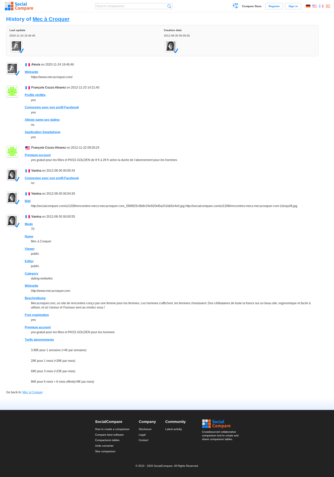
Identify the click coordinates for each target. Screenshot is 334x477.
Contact (143, 440)
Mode (29, 224)
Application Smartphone (42, 132)
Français (321, 6)
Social (220, 423)
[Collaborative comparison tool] (19, 6)
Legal (142, 434)
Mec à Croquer (51, 19)
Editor (29, 261)
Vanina (36, 170)
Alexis (35, 64)
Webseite (31, 72)
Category (31, 273)
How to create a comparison (112, 429)
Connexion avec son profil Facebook (52, 107)
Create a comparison (235, 6)
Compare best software (109, 434)
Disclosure (145, 429)
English (314, 6)
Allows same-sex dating (42, 119)
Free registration (37, 315)
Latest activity (173, 429)
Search (169, 6)
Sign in (293, 6)
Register (274, 6)
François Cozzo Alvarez (48, 87)
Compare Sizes (252, 6)
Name (29, 236)
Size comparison (105, 451)
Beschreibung (35, 298)
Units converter (104, 445)
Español (328, 6)
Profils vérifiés (35, 95)
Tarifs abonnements (39, 339)
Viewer (30, 248)
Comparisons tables (107, 440)
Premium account (38, 155)
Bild (28, 201)
